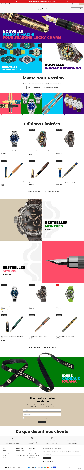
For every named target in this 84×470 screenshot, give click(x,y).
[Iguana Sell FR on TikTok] (7, 3)
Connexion (75, 3)
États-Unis (5, 452)
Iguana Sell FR (17, 467)
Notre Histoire (19, 452)
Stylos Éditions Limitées (33, 191)
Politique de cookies (79, 467)
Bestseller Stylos (34, 347)
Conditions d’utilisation (68, 467)
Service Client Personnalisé (22, 455)
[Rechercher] (81, 8)
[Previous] (3, 143)
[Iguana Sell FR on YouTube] (9, 3)
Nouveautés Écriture (34, 87)
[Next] (81, 143)
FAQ (30, 450)
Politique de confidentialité (74, 467)
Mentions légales (63, 467)
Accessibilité (32, 457)
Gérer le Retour (32, 452)
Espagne (4, 450)
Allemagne (5, 457)
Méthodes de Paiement (34, 455)
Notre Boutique (19, 453)
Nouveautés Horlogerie (51, 87)
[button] (8, 8)
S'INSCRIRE (42, 422)
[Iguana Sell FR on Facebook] (1, 3)
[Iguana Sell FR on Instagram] (3, 3)
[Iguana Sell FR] (42, 9)
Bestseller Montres (50, 347)
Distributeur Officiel (33, 453)
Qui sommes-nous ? (20, 450)
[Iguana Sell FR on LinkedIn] (5, 3)
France (4, 459)
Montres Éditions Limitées (51, 191)
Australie (4, 455)
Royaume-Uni (6, 453)
